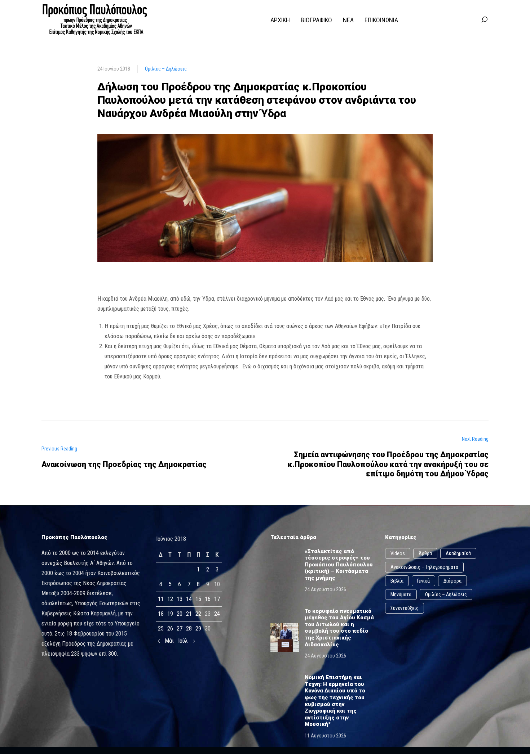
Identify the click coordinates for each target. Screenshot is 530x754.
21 (189, 613)
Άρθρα (425, 553)
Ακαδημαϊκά (458, 553)
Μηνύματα (400, 594)
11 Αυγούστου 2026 (325, 736)
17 (217, 599)
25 (161, 628)
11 (161, 599)
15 (198, 599)
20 (179, 613)
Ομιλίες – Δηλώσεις (166, 69)
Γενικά (423, 581)
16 (208, 599)
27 (179, 628)
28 (189, 628)
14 (189, 599)
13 (179, 599)
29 (198, 628)
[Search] (484, 19)
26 (170, 628)
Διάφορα (452, 581)
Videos (397, 553)
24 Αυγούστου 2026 (325, 589)
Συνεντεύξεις (404, 608)
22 (198, 613)
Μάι (168, 640)
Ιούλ (183, 640)
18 (161, 613)
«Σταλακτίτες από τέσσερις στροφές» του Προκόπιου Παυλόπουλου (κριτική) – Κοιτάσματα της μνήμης (339, 564)
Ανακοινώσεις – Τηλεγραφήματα (424, 567)
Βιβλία (396, 581)
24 (217, 613)
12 (170, 599)
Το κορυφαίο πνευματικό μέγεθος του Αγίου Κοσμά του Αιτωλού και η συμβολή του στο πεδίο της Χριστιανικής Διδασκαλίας (339, 628)
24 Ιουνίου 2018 (113, 69)
